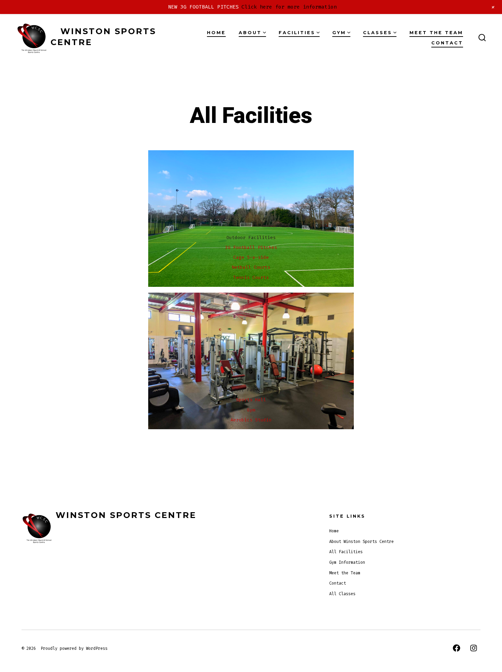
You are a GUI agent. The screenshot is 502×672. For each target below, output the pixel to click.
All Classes (342, 594)
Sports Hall (251, 400)
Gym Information (347, 562)
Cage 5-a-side (251, 257)
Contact (447, 42)
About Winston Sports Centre (361, 541)
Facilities (297, 32)
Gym (339, 32)
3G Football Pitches (251, 247)
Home (216, 32)
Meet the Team (436, 32)
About (250, 32)
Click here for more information (289, 6)
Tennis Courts (251, 277)
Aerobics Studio (251, 420)
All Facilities (346, 552)
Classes (377, 32)
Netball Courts (251, 267)
